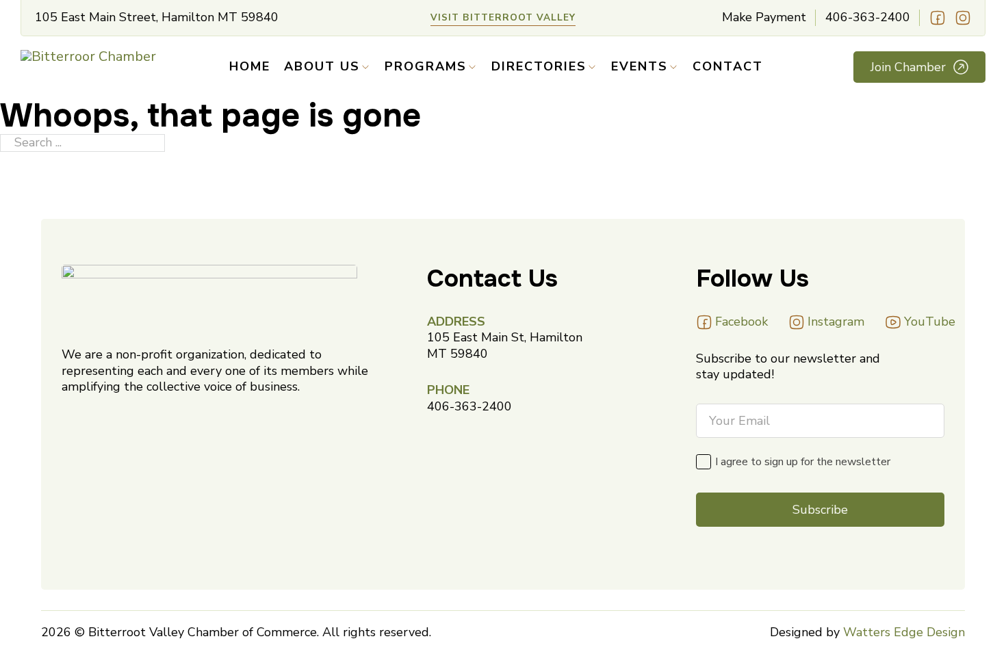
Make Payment (764, 17)
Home (249, 67)
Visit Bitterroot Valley (503, 17)
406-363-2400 (867, 17)
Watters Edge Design (904, 632)
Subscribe (820, 509)
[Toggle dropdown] (365, 67)
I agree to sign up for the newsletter (802, 461)
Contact (728, 67)
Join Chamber (908, 67)
